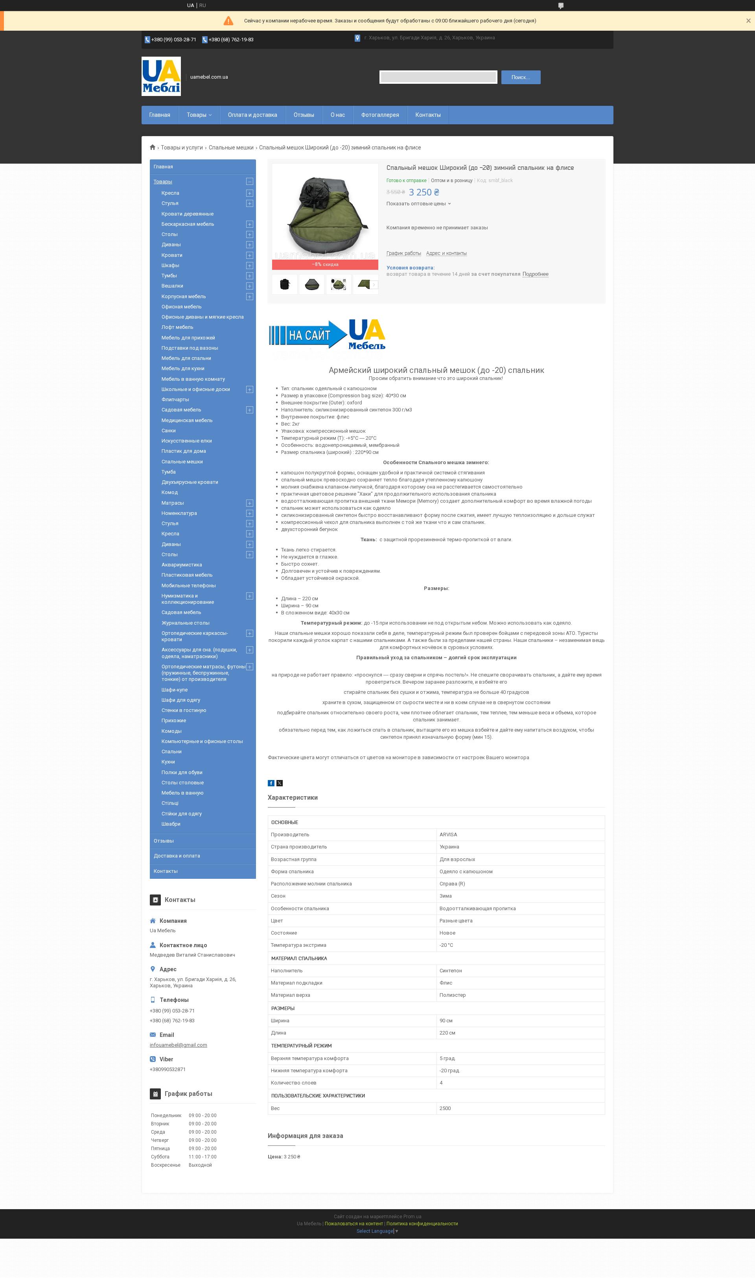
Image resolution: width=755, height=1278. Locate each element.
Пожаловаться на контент (354, 1223)
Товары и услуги (182, 147)
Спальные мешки (231, 147)
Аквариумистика (182, 565)
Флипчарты (175, 399)
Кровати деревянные (188, 214)
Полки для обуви (182, 772)
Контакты (428, 115)
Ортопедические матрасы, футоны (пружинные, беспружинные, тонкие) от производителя (204, 673)
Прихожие (174, 720)
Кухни (168, 762)
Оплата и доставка (252, 115)
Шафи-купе (175, 690)
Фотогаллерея (380, 115)
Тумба (169, 472)
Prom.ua (412, 1216)
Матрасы (173, 503)
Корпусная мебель (184, 296)
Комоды (172, 731)
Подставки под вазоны (190, 348)
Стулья (170, 203)
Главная (159, 115)
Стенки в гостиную (184, 710)
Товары (196, 115)
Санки (169, 430)
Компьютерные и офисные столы (202, 741)
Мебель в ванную (183, 793)
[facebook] (271, 784)
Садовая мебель (181, 410)
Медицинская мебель (187, 420)
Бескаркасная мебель (188, 224)
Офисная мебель (182, 307)
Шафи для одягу (181, 700)
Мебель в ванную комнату (193, 379)
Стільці (170, 803)
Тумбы (169, 275)
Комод (170, 492)
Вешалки (172, 286)
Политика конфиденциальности (422, 1223)
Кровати (172, 255)
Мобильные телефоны (189, 585)
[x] (279, 784)
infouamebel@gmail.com (178, 1045)
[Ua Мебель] (161, 77)
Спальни (172, 751)
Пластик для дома (184, 451)
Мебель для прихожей (188, 338)
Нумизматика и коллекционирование (188, 599)
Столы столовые (183, 783)
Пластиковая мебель (187, 575)
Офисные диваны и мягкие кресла (203, 317)
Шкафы (170, 265)
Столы (170, 234)
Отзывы (304, 115)
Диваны (171, 244)
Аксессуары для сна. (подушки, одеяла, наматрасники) (199, 653)
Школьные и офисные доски (196, 389)
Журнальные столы (186, 623)
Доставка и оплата (177, 856)
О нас (338, 115)
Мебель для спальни (186, 358)
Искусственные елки (187, 441)
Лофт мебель (177, 327)
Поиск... (521, 77)
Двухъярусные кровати (190, 482)
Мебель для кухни (183, 368)
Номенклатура (179, 513)
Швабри (171, 824)
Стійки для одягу (182, 814)
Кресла (170, 193)
